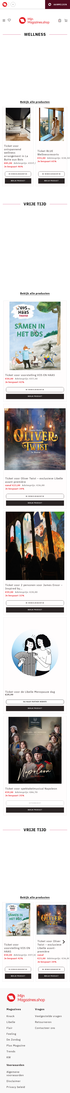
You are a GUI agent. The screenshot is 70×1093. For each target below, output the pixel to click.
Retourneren (43, 1022)
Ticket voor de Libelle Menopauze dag (30, 691)
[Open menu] (4, 20)
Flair (10, 1028)
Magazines (14, 1009)
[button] (57, 4)
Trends (11, 1051)
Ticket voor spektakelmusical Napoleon (31, 788)
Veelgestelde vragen (48, 1016)
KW (9, 1057)
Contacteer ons (45, 1028)
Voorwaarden (15, 1065)
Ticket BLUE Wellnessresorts (48, 152)
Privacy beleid (16, 1087)
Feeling (11, 1033)
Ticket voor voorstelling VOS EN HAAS (30, 375)
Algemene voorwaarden (15, 1073)
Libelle (11, 1022)
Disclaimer (14, 1081)
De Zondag (14, 1039)
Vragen (40, 1009)
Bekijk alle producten (35, 102)
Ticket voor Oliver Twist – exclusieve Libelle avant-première (49, 946)
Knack (10, 1016)
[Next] (63, 941)
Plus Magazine (16, 1045)
